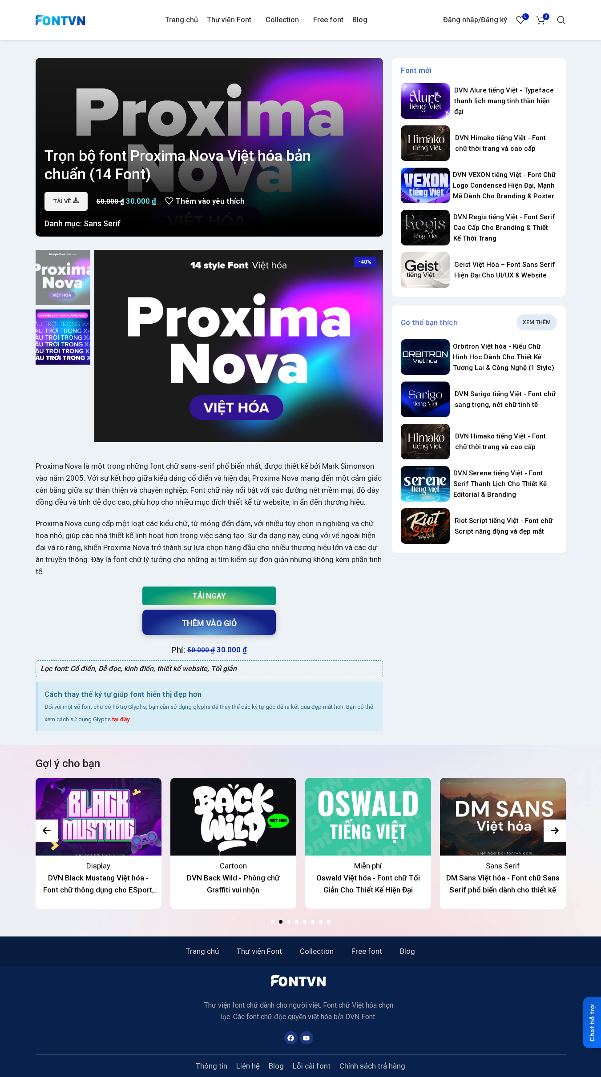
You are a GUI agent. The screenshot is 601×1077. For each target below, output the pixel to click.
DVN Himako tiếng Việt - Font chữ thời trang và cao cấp (500, 143)
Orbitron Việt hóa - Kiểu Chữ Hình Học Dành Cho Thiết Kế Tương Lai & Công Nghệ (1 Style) (503, 357)
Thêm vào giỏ (209, 623)
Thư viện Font (259, 951)
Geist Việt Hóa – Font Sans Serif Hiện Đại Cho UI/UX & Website (504, 270)
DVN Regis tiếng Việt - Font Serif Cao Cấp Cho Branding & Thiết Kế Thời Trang (504, 227)
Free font (366, 951)
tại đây (120, 719)
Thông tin (211, 1065)
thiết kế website (182, 668)
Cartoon (233, 865)
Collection (317, 951)
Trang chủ (202, 951)
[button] (272, 922)
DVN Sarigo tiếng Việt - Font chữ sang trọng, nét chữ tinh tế (505, 399)
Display (98, 865)
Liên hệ (248, 1065)
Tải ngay (209, 595)
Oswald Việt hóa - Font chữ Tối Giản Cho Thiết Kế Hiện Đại (368, 883)
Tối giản (224, 668)
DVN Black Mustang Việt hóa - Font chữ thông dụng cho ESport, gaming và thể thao (98, 884)
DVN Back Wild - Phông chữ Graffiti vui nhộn (233, 883)
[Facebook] (291, 1038)
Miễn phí (368, 865)
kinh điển (138, 668)
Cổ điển (82, 668)
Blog (407, 951)
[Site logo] (60, 19)
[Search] (561, 20)
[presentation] (47, 831)
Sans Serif (102, 223)
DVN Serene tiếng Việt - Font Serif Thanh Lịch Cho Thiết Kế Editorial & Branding (500, 483)
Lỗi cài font (312, 1065)
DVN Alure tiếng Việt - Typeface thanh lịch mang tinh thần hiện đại (504, 101)
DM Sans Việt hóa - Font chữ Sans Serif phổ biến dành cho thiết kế (503, 883)
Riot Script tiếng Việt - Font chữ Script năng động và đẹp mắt (504, 526)
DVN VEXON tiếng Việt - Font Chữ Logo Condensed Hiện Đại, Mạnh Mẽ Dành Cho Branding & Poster (504, 185)
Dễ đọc (109, 668)
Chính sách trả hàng (372, 1065)
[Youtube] (306, 1038)
